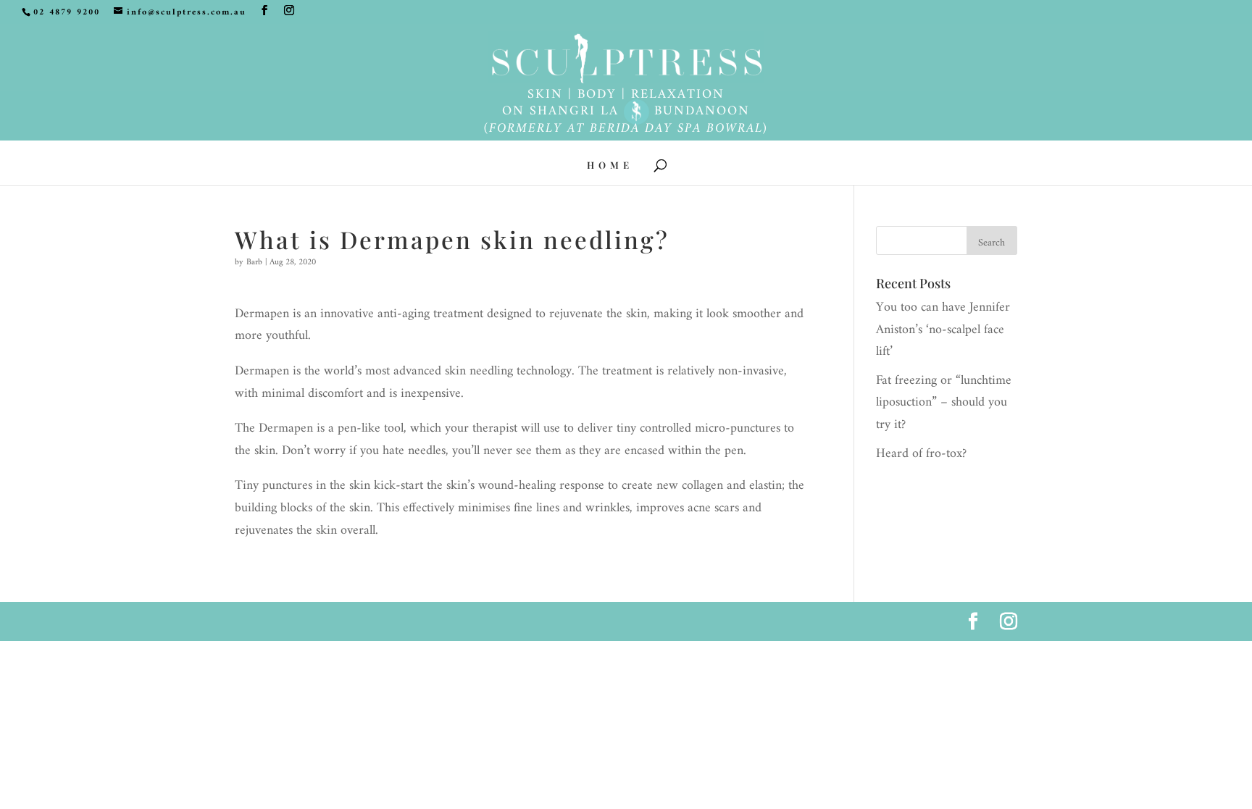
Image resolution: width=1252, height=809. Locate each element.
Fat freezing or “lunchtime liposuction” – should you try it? (943, 402)
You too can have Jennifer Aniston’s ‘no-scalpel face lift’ (943, 329)
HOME (610, 165)
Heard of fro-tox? (921, 454)
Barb (254, 262)
